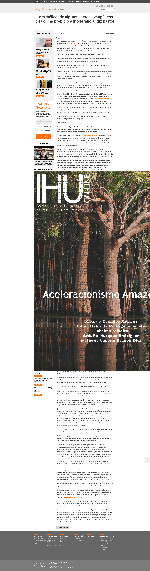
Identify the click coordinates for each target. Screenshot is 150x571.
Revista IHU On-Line (79, 540)
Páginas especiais (65, 542)
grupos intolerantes (94, 260)
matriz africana (71, 43)
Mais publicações (78, 538)
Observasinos (50, 538)
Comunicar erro (62, 527)
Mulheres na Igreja (104, 552)
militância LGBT (62, 339)
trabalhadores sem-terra (74, 497)
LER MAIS (39, 56)
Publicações (70, 1)
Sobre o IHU (44, 1)
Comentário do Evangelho (106, 538)
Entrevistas (63, 540)
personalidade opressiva (98, 199)
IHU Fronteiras (50, 542)
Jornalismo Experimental (66, 543)
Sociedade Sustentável (53, 545)
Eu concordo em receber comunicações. (44, 127)
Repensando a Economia (53, 543)
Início (37, 1)
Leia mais (38, 376)
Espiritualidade (87, 1)
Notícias (61, 1)
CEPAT (35, 543)
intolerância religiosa (90, 136)
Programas (53, 1)
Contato (96, 1)
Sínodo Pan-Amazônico (106, 551)
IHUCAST (62, 545)
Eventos (78, 1)
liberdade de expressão (64, 423)
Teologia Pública (51, 540)
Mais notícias (63, 538)
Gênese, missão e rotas (40, 538)
